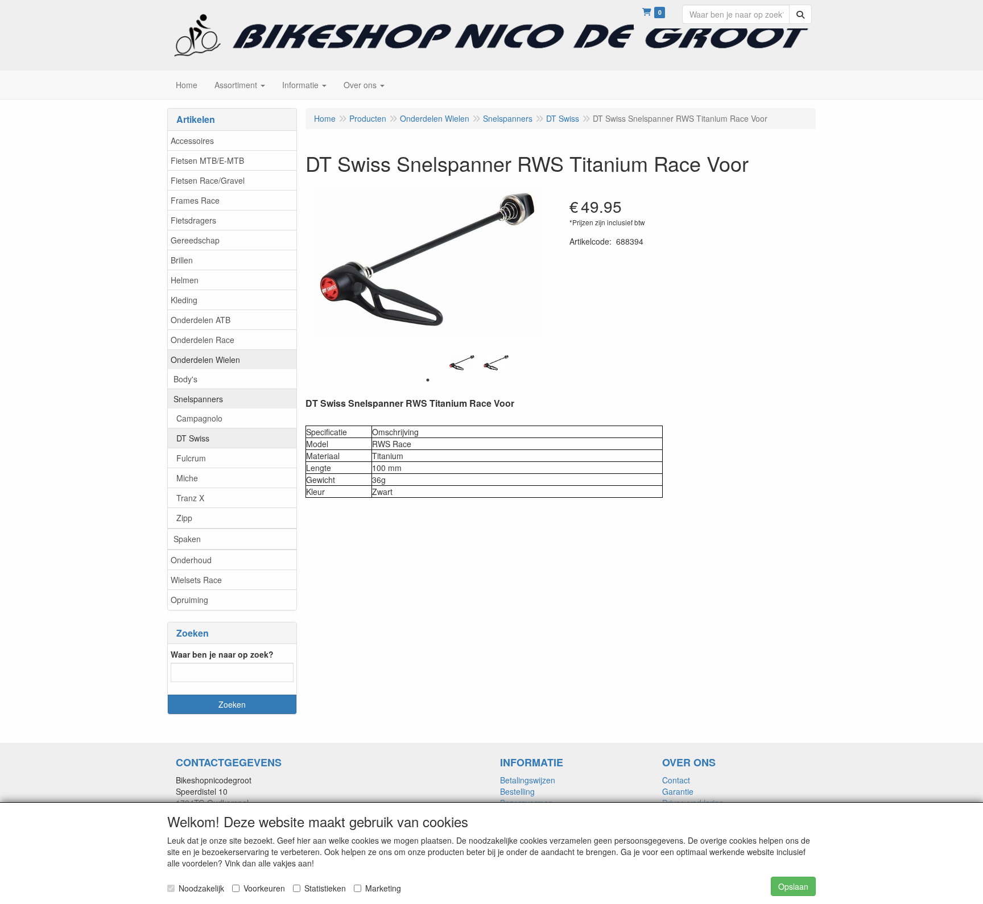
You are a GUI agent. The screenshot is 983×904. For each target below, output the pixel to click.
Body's (185, 379)
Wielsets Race (196, 579)
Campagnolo (199, 418)
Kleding (184, 300)
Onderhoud (191, 559)
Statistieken (325, 888)
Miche (187, 478)
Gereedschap (195, 240)
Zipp (184, 517)
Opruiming (189, 599)
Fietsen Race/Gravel (208, 180)
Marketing (383, 888)
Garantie (677, 791)
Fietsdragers (193, 220)
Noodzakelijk (201, 888)
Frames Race (195, 200)
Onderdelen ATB (200, 319)
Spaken (187, 538)
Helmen (185, 280)
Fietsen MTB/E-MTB (207, 160)
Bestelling (517, 791)
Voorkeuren (264, 888)
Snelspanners (198, 398)
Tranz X (190, 497)
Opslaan (793, 886)
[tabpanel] (462, 363)
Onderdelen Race (202, 339)
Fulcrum (191, 458)
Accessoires (192, 140)
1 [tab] (427, 380)
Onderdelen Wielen (205, 359)
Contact (676, 780)
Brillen (182, 260)
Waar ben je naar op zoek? (222, 654)
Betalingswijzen (527, 780)
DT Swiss (192, 438)
